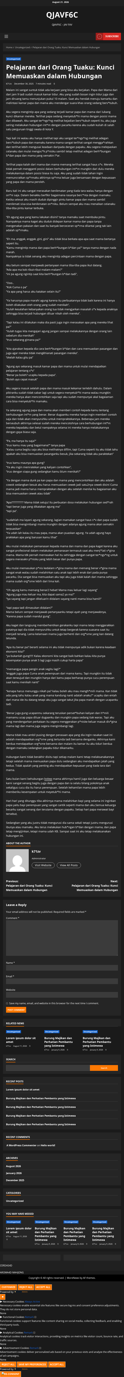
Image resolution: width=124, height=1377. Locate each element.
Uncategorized (13, 59)
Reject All (25, 1287)
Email (10, 976)
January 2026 (14, 1173)
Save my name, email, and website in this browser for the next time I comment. (54, 1003)
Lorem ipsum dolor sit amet (22, 1089)
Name (10, 962)
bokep (48, 779)
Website (10, 989)
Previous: (29, 885)
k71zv (9, 83)
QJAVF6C (62, 15)
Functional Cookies (13, 1317)
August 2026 (13, 1166)
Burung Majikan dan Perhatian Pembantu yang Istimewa (58, 1041)
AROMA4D (6, 1272)
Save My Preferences (32, 1364)
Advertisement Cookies (16, 1348)
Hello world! (48, 1145)
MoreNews (73, 1278)
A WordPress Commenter (21, 1145)
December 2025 (15, 1180)
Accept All (43, 1287)
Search (10, 1059)
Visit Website (43, 865)
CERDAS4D (6, 1265)
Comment (12, 918)
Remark (29, 1317)
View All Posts (69, 865)
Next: (95, 885)
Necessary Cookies (13, 1301)
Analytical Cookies (13, 1332)
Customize (8, 1287)
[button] (6, 36)
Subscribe (112, 36)
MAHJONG (18, 1272)
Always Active (32, 1301)
